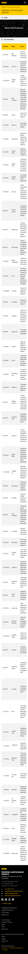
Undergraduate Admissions (9, 908)
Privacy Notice (4, 948)
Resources (4, 929)
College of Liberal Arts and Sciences (10, 7)
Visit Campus (5, 912)
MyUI (3, 924)
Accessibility (5, 949)
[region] (14, 452)
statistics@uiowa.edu (11, 893)
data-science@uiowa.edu (12, 895)
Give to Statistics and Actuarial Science (12, 934)
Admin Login (7, 903)
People (3, 939)
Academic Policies (6, 922)
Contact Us (4, 941)
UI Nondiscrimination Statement (16, 948)
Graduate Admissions (7, 910)
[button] (25, 2)
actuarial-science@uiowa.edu (14, 891)
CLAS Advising (5, 920)
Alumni (3, 936)
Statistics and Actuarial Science (12, 11)
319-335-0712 (9, 889)
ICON (3, 927)
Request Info (5, 914)
